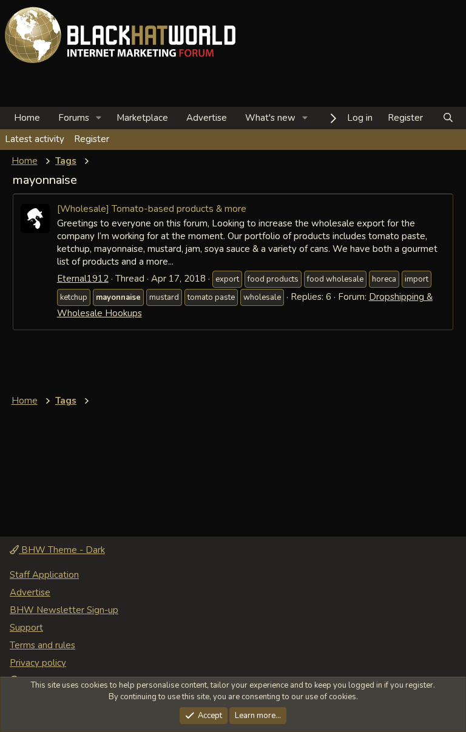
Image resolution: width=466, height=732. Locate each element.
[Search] (448, 118)
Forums (73, 118)
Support (26, 628)
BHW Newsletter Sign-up (64, 610)
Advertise (206, 118)
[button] (98, 118)
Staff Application (44, 575)
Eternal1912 (83, 279)
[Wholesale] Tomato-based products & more (151, 208)
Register (91, 139)
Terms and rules (42, 645)
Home (27, 118)
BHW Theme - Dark (62, 550)
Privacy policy (38, 663)
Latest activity (34, 139)
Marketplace (142, 118)
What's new (270, 118)
